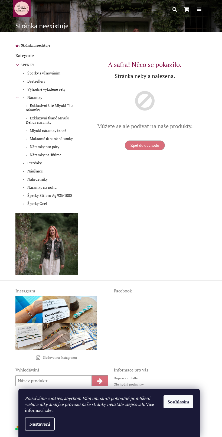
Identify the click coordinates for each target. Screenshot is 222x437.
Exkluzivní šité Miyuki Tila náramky (49, 107)
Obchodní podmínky (129, 384)
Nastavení (40, 424)
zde (48, 410)
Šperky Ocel (37, 203)
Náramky (34, 97)
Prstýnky (34, 162)
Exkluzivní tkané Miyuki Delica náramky (47, 120)
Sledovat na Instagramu (60, 358)
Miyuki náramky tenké (47, 130)
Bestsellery (36, 81)
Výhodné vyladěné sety (46, 89)
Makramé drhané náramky (51, 138)
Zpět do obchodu (144, 145)
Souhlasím (178, 402)
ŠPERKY (27, 64)
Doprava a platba (126, 378)
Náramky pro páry (44, 146)
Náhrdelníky (37, 179)
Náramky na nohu (42, 187)
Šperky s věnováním (43, 73)
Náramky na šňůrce (45, 154)
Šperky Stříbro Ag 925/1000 (49, 195)
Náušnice (35, 171)
